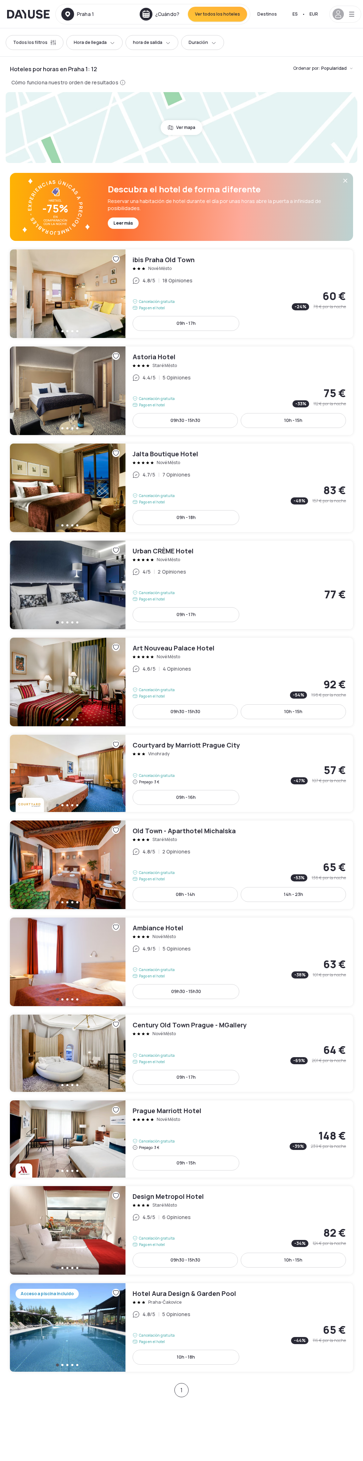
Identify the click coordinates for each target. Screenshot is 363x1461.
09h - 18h (186, 517)
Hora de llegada (90, 42)
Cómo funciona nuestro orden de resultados (64, 82)
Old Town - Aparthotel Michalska (181, 864)
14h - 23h (293, 894)
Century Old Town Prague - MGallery (181, 1053)
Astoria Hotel (181, 390)
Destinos (267, 14)
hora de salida (147, 42)
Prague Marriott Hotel (181, 1139)
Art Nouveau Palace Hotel (181, 682)
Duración (198, 42)
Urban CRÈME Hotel (181, 585)
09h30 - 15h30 (185, 420)
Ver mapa (185, 127)
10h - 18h (186, 1357)
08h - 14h (185, 894)
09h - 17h (186, 323)
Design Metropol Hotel (181, 1230)
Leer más (123, 223)
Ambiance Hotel (181, 962)
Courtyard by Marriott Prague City (181, 773)
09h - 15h (186, 1163)
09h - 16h (186, 797)
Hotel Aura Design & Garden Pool (181, 1327)
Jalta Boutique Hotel (181, 488)
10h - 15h (293, 420)
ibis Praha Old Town (181, 293)
